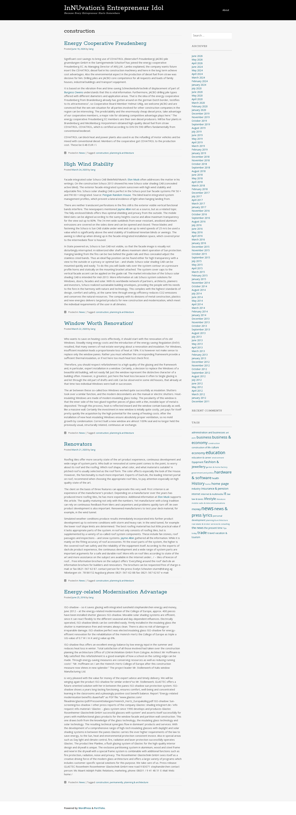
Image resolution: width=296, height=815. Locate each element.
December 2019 (200, 113)
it (225, 493)
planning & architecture (122, 152)
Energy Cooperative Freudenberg (105, 43)
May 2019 (197, 138)
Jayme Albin (125, 209)
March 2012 (198, 394)
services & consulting (220, 524)
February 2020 (200, 106)
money (196, 509)
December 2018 (200, 156)
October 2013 (199, 325)
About (226, 10)
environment (218, 458)
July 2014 (197, 293)
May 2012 (197, 387)
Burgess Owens (73, 92)
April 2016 (197, 236)
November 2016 (201, 210)
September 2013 (201, 329)
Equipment (198, 462)
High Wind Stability (89, 164)
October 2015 (199, 254)
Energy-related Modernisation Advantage (115, 592)
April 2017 (197, 200)
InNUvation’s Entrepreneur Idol (113, 8)
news (207, 508)
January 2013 (199, 358)
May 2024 (197, 70)
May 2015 (197, 264)
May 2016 (197, 232)
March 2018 (198, 185)
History (198, 483)
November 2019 (201, 117)
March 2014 (198, 307)
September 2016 (201, 218)
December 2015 (200, 246)
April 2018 (197, 182)
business (203, 437)
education (215, 452)
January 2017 (199, 207)
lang (91, 48)
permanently (116, 782)
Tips (224, 528)
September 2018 (201, 167)
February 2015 (200, 275)
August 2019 (199, 128)
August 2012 (199, 376)
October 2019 (199, 120)
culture (215, 447)
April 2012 (197, 390)
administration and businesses (208, 432)
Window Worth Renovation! (98, 323)
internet (196, 494)
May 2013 (197, 343)
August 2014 (199, 289)
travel (211, 533)
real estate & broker (201, 524)
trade (202, 532)
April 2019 (197, 142)
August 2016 (199, 221)
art (227, 432)
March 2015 (198, 271)
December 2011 (200, 401)
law (228, 494)
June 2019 (197, 135)
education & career (201, 457)
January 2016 (199, 243)
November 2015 (201, 250)
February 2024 (200, 81)
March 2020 (198, 102)
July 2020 (197, 88)
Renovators (78, 444)
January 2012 (199, 397)
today (194, 533)
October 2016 (199, 214)
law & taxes (197, 499)
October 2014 (199, 286)
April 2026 (197, 63)
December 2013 (200, 318)
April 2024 (197, 74)
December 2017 (200, 192)
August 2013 (199, 333)
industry (196, 488)
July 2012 (197, 379)
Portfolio (99, 808)
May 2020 (197, 95)
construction (102, 152)
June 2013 (197, 340)
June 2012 (197, 383)
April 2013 (197, 347)
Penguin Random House (116, 195)
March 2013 (198, 351)
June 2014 (197, 297)
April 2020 (197, 99)
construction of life (201, 447)
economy (198, 453)
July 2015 (197, 261)
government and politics (203, 473)
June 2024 (197, 66)
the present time (213, 528)
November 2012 (201, 365)
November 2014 (201, 282)
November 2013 (201, 322)
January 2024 (199, 84)
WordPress (84, 808)
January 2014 (199, 315)
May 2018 (197, 178)
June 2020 (197, 92)
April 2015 (197, 268)
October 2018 (199, 164)
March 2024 (198, 77)
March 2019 (198, 146)
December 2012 (200, 361)
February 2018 (200, 189)
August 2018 (199, 171)
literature (221, 499)
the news (198, 528)
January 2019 (199, 153)
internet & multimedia (212, 494)
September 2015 (201, 257)
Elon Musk (133, 179)
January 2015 (199, 279)
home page (220, 483)
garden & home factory (216, 467)
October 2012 (199, 369)
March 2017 (198, 203)
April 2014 (197, 304)
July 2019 (197, 131)
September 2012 (201, 372)
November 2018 (201, 160)
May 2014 (197, 300)
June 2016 (197, 228)
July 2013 (197, 336)
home (208, 484)
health (215, 478)
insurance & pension (214, 488)
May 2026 (197, 59)
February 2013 (200, 354)
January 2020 (199, 110)
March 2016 (198, 239)
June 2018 (197, 174)
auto (194, 438)
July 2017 (197, 196)
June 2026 (197, 56)
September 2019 (201, 124)
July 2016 (197, 225)
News (82, 152)
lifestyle (210, 498)
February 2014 (200, 311)
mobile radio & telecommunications (208, 503)
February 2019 (200, 149)
